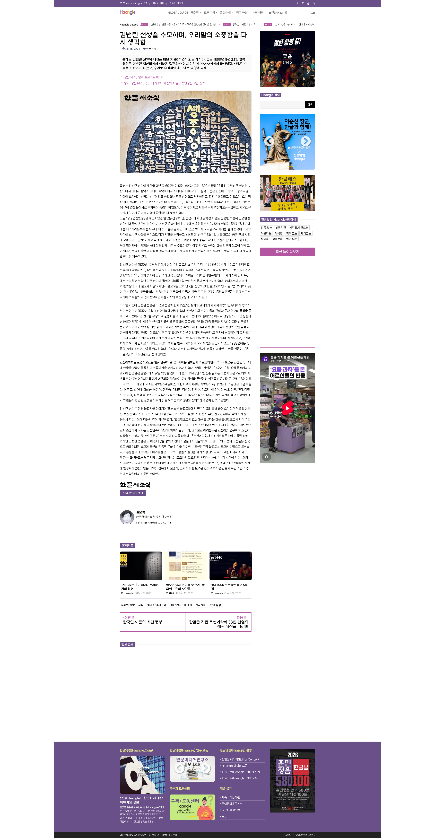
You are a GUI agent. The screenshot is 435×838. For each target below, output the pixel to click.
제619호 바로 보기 (133, 493)
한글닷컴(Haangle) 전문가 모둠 (241, 771)
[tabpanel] (287, 142)
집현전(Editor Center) (305, 835)
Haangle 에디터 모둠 (234, 765)
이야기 (188, 605)
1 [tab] (282, 166)
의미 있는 (174, 605)
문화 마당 (225, 12)
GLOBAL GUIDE (178, 12)
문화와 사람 (128, 605)
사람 (140, 605)
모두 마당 (209, 12)
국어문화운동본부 (232, 803)
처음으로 (287, 835)
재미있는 (306, 233)
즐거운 (265, 238)
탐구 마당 (241, 12)
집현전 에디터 (176, 3)
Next (306, 142)
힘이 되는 (291, 238)
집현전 (195, 12)
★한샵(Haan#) (278, 12)
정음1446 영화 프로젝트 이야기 (144, 77)
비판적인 (281, 227)
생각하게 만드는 (299, 227)
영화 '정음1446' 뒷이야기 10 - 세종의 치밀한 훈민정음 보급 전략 (164, 83)
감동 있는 (266, 227)
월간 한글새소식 (156, 605)
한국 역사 (200, 605)
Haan (183, 24)
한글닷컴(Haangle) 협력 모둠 (239, 778)
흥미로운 (277, 238)
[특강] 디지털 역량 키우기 (202, 24)
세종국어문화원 (231, 797)
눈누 (224, 816)
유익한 (279, 233)
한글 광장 (151, 48)
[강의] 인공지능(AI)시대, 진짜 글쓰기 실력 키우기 (254, 24)
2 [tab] (290, 166)
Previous (269, 142)
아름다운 (266, 233)
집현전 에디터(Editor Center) (240, 759)
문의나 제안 (158, 3)
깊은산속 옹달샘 (231, 809)
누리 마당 (258, 12)
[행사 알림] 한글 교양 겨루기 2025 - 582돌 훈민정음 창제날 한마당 (140, 24)
